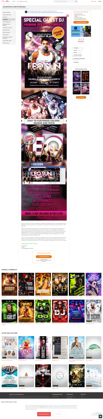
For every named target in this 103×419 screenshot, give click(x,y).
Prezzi (82, 396)
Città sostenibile (89, 360)
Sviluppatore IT (55, 360)
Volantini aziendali (6, 12)
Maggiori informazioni (77, 56)
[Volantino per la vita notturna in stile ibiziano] (77, 88)
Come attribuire (75, 59)
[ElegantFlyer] (5, 1)
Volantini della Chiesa (7, 14)
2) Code (23, 247)
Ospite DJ (4, 296)
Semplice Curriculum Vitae (91, 388)
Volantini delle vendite (7, 40)
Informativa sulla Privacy (33, 409)
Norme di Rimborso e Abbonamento (71, 397)
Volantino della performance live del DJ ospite (9, 324)
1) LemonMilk (24, 245)
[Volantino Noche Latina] (85, 76)
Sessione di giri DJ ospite (74, 323)
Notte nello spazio (39, 388)
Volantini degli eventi (7, 21)
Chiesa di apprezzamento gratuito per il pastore (76, 361)
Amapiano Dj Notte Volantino (24, 323)
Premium (94, 1)
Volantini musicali (6, 30)
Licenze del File (55, 396)
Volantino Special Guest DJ (24, 296)
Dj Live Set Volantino (39, 323)
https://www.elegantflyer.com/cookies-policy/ (52, 406)
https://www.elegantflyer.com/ (55, 405)
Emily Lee (80, 52)
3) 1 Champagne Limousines (27, 248)
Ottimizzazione (21, 388)
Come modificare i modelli (22, 1)
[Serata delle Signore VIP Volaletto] (85, 88)
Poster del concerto (73, 388)
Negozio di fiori (55, 388)
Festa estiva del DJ (90, 323)
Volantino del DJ (38, 360)
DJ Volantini (81, 47)
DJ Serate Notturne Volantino (92, 296)
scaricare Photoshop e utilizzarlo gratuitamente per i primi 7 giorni (46, 12)
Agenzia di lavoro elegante (7, 388)
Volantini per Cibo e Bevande (6, 25)
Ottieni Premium (81, 97)
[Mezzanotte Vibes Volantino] (77, 76)
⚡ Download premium (43, 256)
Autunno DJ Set (38, 296)
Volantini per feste (6, 32)
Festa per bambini (22, 360)
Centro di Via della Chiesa (7, 360)
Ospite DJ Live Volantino (57, 323)
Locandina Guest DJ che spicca (75, 296)
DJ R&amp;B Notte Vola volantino (59, 296)
